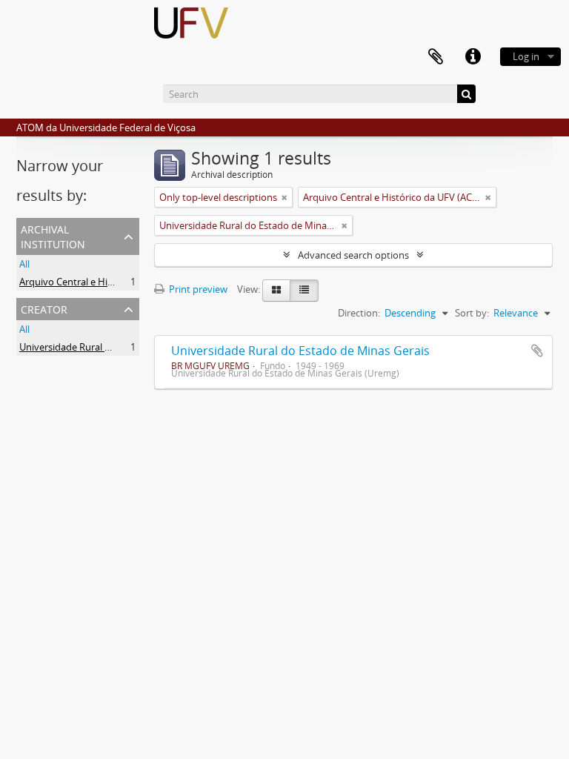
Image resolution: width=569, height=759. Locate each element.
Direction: (359, 312)
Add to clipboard (537, 350)
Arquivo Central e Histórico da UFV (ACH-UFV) (119, 281)
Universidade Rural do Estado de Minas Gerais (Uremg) (139, 347)
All (24, 264)
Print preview (197, 289)
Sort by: (472, 312)
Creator (44, 308)
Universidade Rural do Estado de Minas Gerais (300, 350)
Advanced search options (353, 255)
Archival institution (53, 235)
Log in (526, 56)
